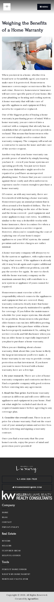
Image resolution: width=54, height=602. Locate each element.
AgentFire (33, 598)
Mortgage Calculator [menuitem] (15, 579)
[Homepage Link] (6, 6)
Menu (45, 6)
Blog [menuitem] (4, 517)
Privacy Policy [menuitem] (10, 527)
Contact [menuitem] (7, 522)
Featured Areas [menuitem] (11, 550)
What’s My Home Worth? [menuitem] (16, 574)
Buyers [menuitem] (6, 541)
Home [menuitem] (5, 512)
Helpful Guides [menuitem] (11, 555)
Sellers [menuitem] (6, 545)
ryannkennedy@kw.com (28, 487)
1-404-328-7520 (28, 479)
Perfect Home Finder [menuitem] (14, 569)
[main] (27, 229)
